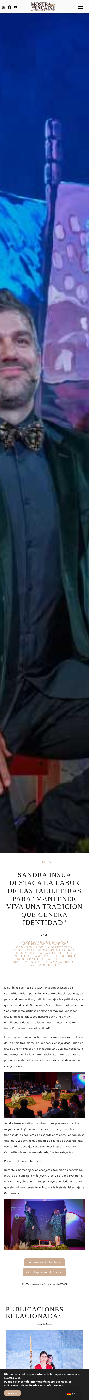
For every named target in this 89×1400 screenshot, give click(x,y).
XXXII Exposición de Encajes (44, 1272)
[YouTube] (15, 7)
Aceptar (12, 1393)
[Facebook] (9, 7)
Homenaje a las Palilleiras (44, 1262)
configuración (53, 1385)
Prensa (44, 862)
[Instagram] (4, 7)
